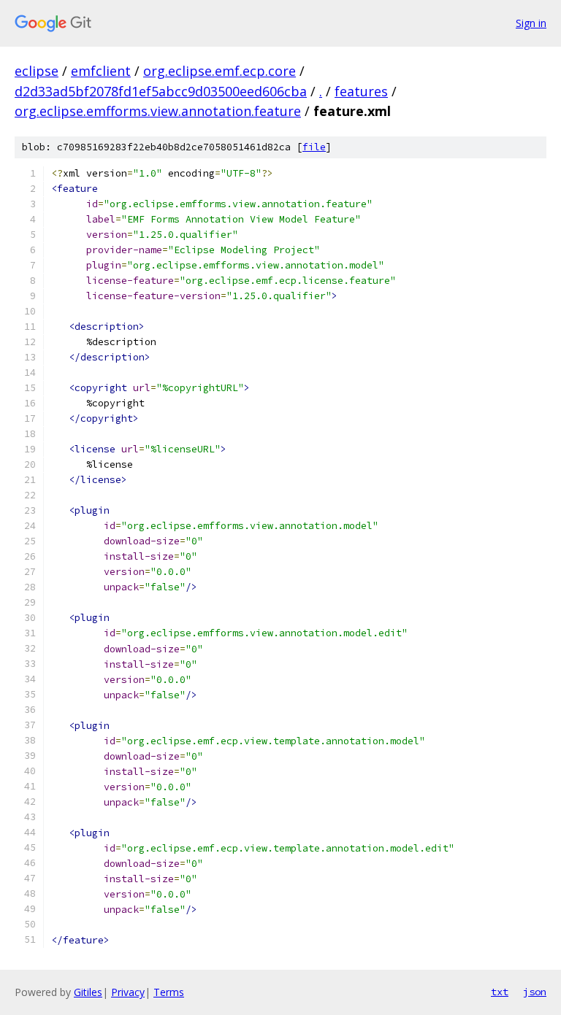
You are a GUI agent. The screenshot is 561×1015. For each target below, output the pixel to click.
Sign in (531, 23)
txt (499, 991)
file (314, 147)
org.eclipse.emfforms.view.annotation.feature (158, 111)
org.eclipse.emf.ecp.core (219, 71)
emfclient (101, 71)
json (534, 991)
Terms (168, 992)
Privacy (128, 992)
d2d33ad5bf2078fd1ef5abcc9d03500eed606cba (161, 91)
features (361, 91)
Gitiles (88, 992)
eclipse (36, 71)
